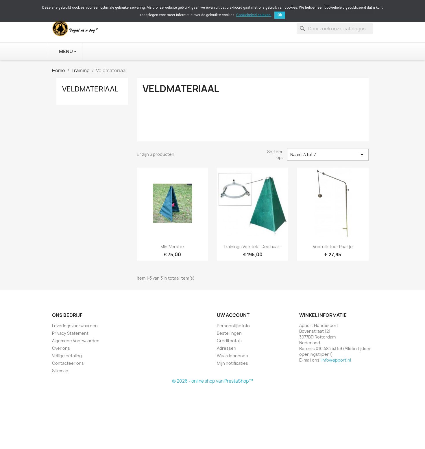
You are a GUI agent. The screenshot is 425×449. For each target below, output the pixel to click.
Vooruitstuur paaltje (333, 246)
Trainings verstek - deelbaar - (252, 246)
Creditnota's (229, 340)
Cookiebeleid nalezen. (253, 15)
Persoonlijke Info (233, 325)
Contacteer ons (68, 363)
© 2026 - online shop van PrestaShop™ (212, 381)
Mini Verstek (172, 246)
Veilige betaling (67, 355)
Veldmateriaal (90, 89)
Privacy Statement (70, 333)
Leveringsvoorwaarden (75, 325)
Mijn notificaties (232, 363)
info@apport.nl (336, 360)
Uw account (233, 315)
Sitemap (60, 370)
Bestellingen (229, 333)
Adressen (226, 348)
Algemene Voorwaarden (75, 340)
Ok (280, 15)
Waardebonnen (232, 355)
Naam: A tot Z (327, 154)
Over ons (61, 348)
